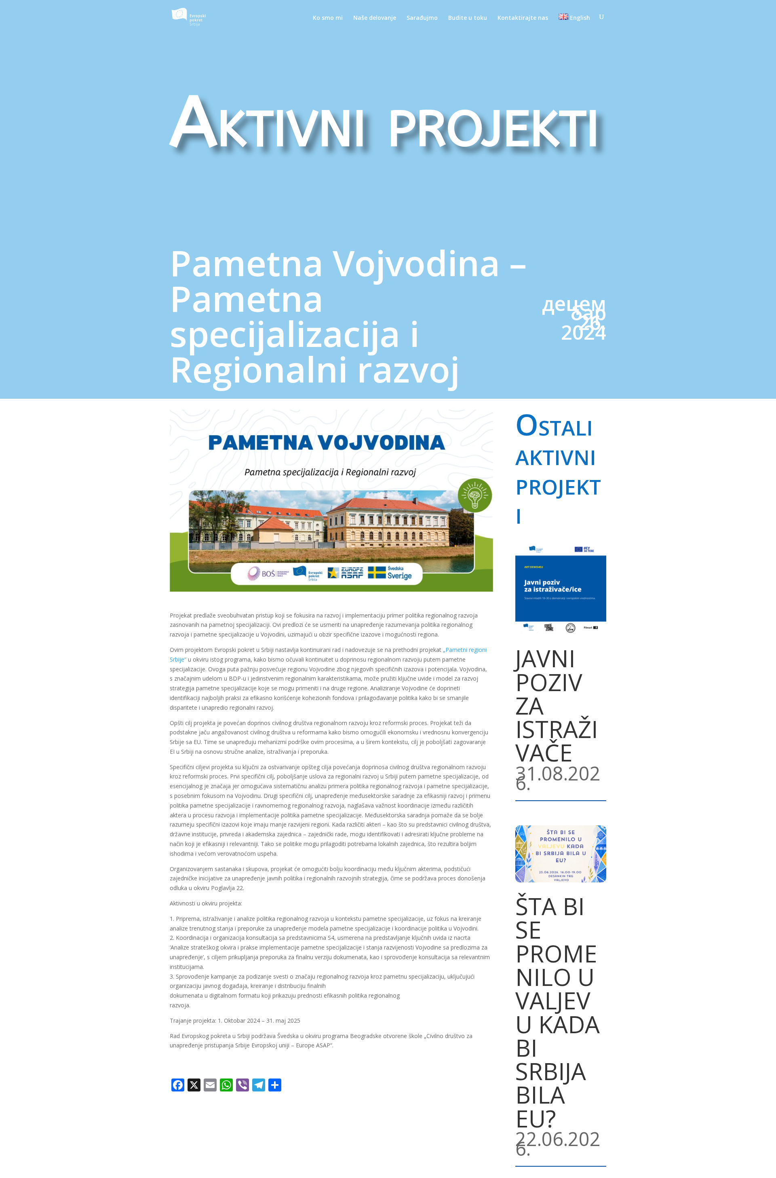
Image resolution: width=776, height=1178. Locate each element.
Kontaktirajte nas (523, 18)
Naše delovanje (374, 18)
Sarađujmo (422, 18)
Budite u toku (467, 18)
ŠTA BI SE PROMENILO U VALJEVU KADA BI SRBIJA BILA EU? (557, 1012)
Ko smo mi (328, 18)
